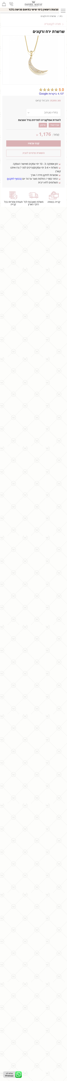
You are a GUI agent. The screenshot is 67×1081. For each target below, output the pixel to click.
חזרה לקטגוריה (52, 24)
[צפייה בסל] (4, 3)
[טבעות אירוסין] (33, 4)
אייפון (42, 125)
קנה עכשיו (33, 143)
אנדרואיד (54, 125)
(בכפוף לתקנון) (14, 178)
